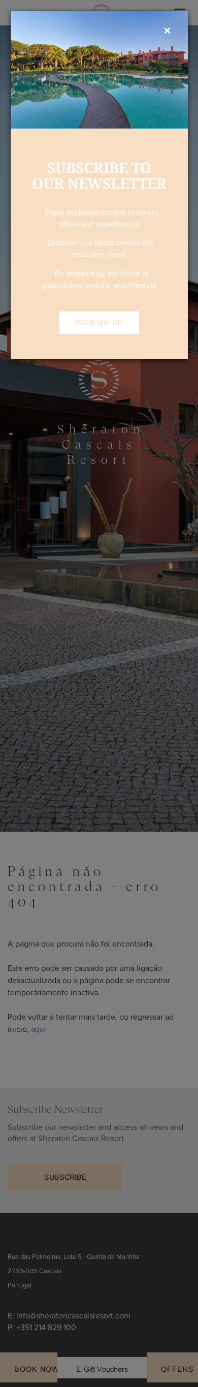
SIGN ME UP (99, 322)
